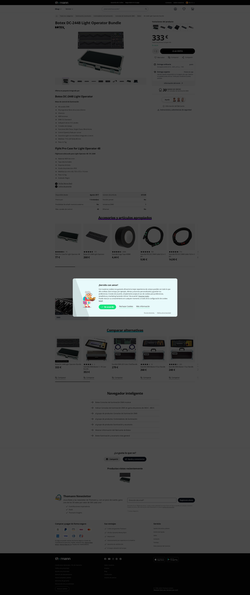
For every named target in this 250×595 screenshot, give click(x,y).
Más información (143, 306)
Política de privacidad (164, 313)
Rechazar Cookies (126, 306)
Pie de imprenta (149, 313)
